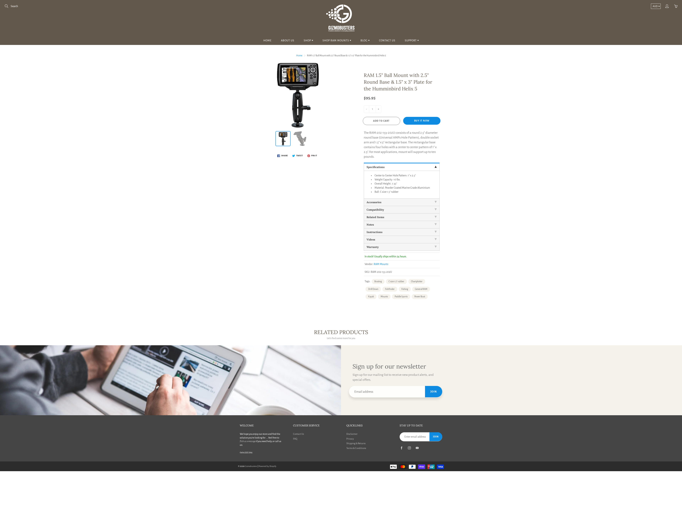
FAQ (295, 438)
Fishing (404, 289)
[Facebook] (401, 448)
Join (433, 391)
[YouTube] (417, 448)
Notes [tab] (370, 224)
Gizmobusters (251, 466)
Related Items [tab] (375, 217)
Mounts (384, 296)
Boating (378, 281)
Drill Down (373, 289)
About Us (287, 40)
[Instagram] (409, 448)
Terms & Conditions (356, 448)
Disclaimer (352, 434)
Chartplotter (417, 281)
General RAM (421, 289)
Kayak (371, 296)
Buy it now (422, 121)
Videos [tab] (371, 239)
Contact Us (387, 40)
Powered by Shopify (267, 466)
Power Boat (419, 296)
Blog (364, 40)
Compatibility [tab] (375, 209)
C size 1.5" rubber (396, 281)
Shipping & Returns (356, 443)
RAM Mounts (381, 264)
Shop (308, 40)
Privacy (350, 438)
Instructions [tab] (374, 232)
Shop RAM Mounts (336, 40)
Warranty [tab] (373, 247)
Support (411, 40)
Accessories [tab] (374, 202)
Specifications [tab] (376, 167)
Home (267, 40)
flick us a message (248, 441)
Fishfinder (390, 289)
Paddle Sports (401, 296)
